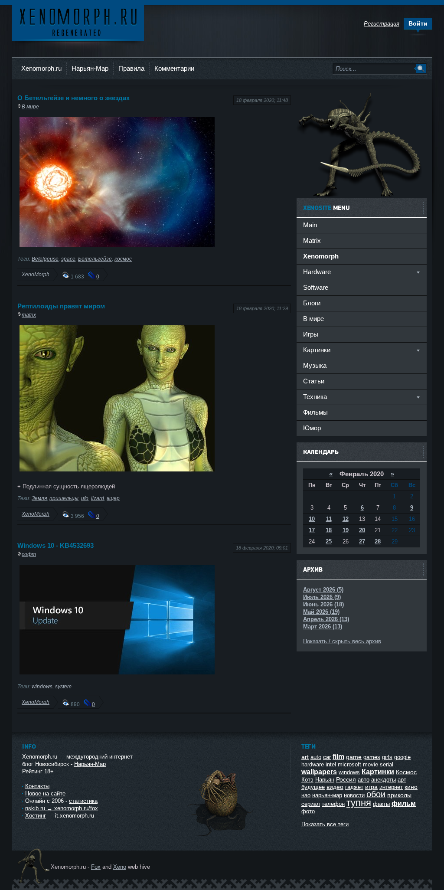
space (68, 259)
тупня (358, 802)
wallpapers (319, 771)
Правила (131, 68)
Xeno (119, 867)
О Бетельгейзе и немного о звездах (73, 97)
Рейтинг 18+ (38, 771)
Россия (346, 779)
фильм (404, 803)
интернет (391, 787)
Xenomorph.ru (41, 68)
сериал (310, 804)
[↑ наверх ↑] (221, 836)
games (371, 757)
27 (362, 541)
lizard (97, 498)
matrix (29, 314)
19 (346, 530)
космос (123, 259)
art (305, 756)
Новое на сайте (45, 793)
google (402, 757)
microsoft (349, 764)
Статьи (313, 381)
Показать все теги (325, 824)
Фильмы (315, 412)
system (63, 686)
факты (381, 804)
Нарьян (324, 779)
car (327, 757)
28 (378, 541)
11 (329, 519)
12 (346, 519)
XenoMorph (35, 274)
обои (375, 794)
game (354, 756)
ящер (113, 498)
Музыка (314, 365)
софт (29, 554)
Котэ (307, 779)
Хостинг (35, 815)
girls (387, 757)
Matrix (312, 240)
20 (362, 530)
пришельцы (63, 498)
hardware (312, 764)
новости (354, 795)
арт (402, 779)
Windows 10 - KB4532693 (55, 545)
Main (310, 225)
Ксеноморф (78, 21)
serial (386, 764)
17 (312, 530)
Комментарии (174, 68)
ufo (84, 498)
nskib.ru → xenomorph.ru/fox (61, 808)
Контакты (37, 786)
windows (42, 686)
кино (411, 786)
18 (329, 530)
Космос (406, 772)
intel (331, 764)
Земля (39, 498)
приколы (399, 795)
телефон (333, 804)
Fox (96, 867)
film (338, 756)
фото (308, 811)
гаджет (354, 787)
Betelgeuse (45, 259)
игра (371, 786)
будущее (313, 787)
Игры (310, 334)
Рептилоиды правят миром (61, 306)
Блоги (311, 303)
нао (305, 795)
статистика (83, 801)
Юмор (312, 428)
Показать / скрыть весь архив (342, 641)
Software (315, 287)
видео (334, 786)
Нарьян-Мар (90, 68)
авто (363, 779)
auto (315, 757)
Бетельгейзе (95, 259)
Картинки (378, 771)
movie (370, 764)
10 (312, 519)
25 (329, 541)
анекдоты (383, 779)
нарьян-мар (327, 795)
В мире (30, 106)
